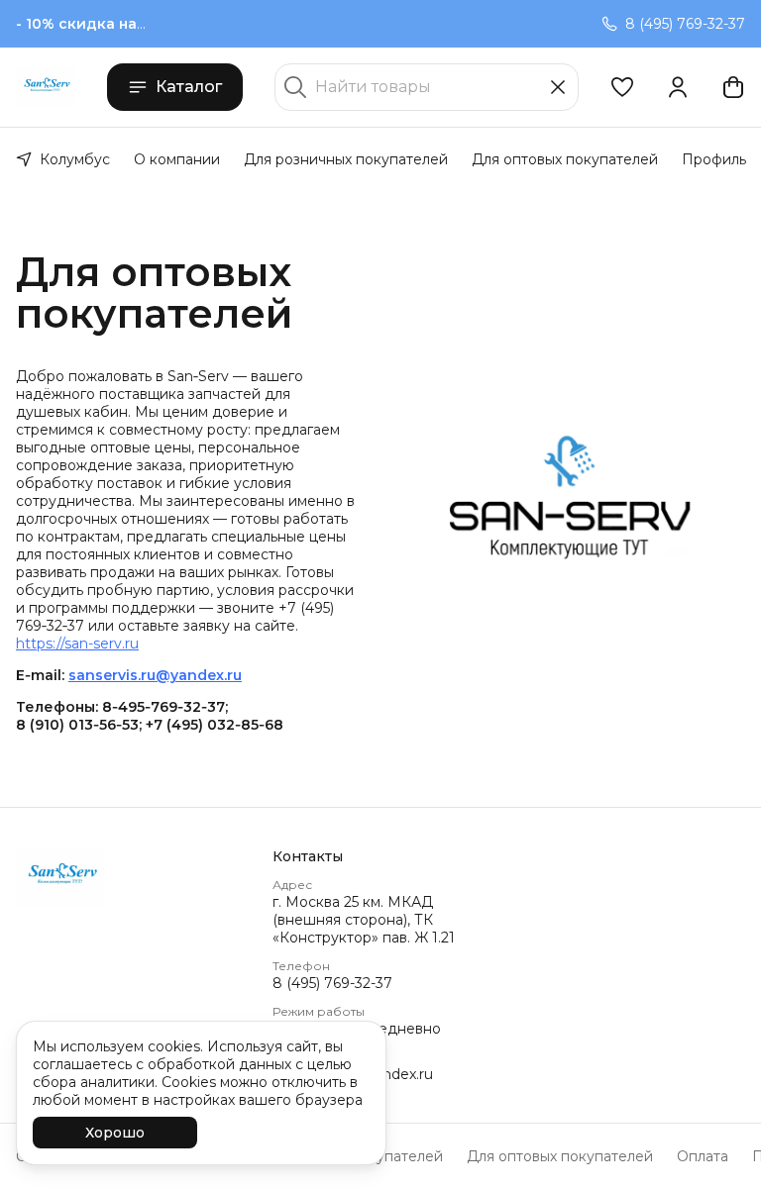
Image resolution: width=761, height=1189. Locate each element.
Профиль (714, 159)
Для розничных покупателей (346, 159)
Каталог (189, 86)
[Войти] (678, 87)
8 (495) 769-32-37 (332, 983)
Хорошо (115, 1132)
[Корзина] (733, 87)
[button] (622, 87)
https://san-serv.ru (77, 643)
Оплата (702, 1156)
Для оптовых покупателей (565, 159)
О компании (177, 159)
